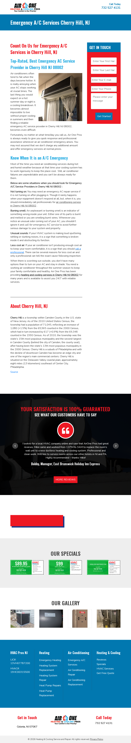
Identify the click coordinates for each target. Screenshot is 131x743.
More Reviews (66, 479)
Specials (101, 664)
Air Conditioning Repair (76, 672)
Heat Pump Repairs (50, 685)
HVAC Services (105, 668)
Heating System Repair (48, 678)
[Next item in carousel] (116, 446)
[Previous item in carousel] (15, 446)
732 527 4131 (111, 7)
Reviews (101, 659)
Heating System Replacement (48, 668)
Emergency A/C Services (76, 662)
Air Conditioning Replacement (76, 682)
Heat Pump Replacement (46, 693)
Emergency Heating (50, 660)
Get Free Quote (105, 673)
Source (14, 372)
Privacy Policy (96, 739)
